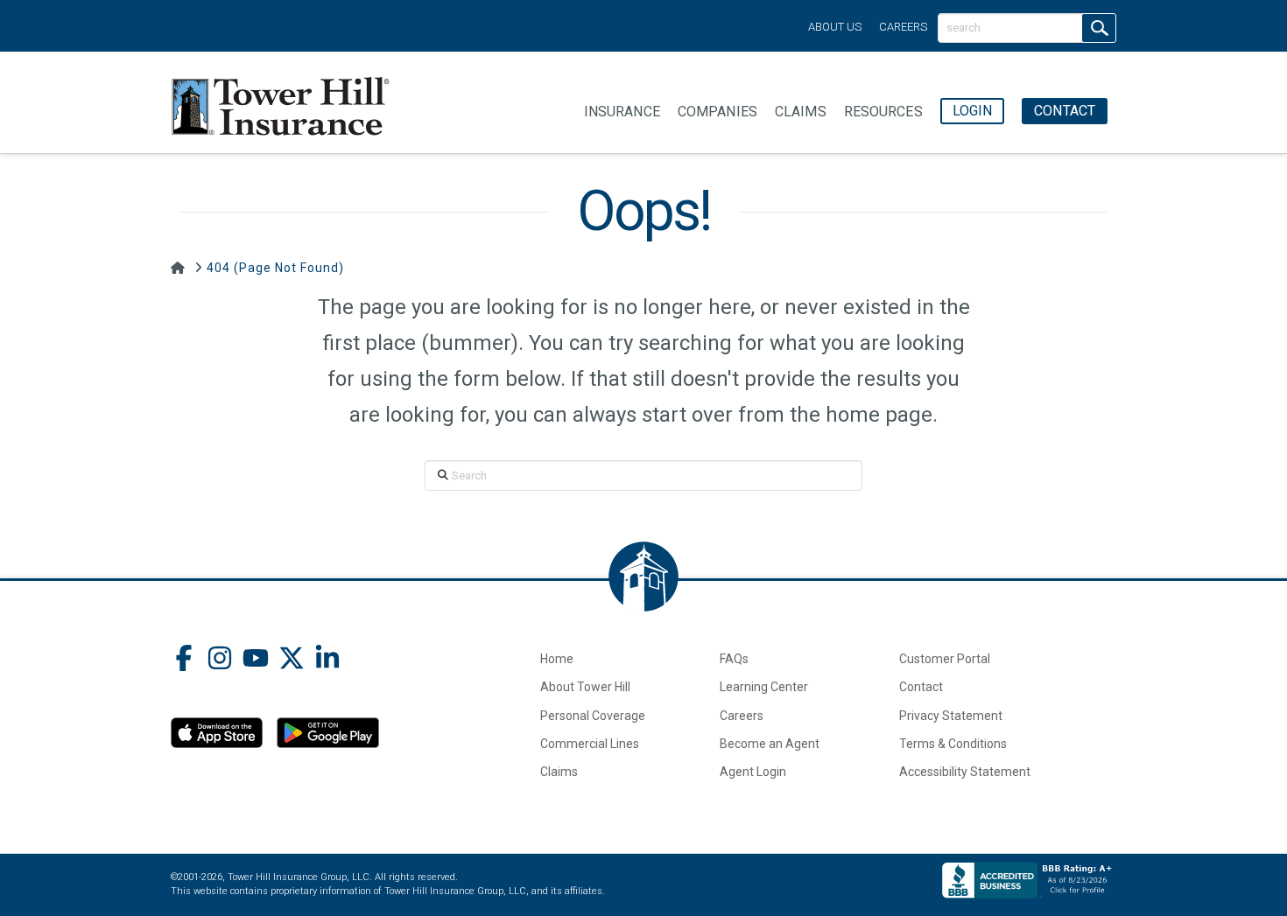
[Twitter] (291, 660)
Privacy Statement (950, 716)
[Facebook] (184, 660)
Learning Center (764, 687)
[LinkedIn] (327, 660)
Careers (903, 26)
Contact (921, 687)
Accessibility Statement (964, 772)
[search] (1098, 28)
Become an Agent (769, 744)
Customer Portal (944, 659)
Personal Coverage (592, 716)
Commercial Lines (589, 744)
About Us (835, 26)
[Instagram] (220, 660)
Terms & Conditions (953, 744)
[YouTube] (256, 660)
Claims (559, 772)
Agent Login (753, 772)
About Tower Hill (585, 687)
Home (556, 659)
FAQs (734, 659)
